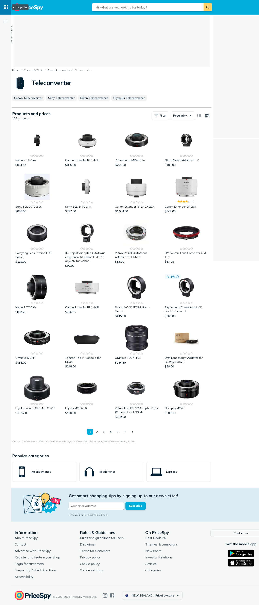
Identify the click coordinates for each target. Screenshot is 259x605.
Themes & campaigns (161, 544)
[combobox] (148, 7)
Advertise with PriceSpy (33, 551)
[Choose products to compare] (207, 116)
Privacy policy (90, 557)
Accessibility (24, 577)
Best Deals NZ (156, 538)
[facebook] (112, 595)
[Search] (208, 7)
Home (15, 70)
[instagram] (105, 595)
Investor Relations (158, 557)
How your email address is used (88, 514)
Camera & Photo (34, 70)
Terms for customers (95, 551)
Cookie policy (90, 564)
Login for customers (29, 564)
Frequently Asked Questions (35, 570)
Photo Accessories (59, 70)
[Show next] (132, 432)
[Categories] (5, 7)
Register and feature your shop (37, 557)
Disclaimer (88, 544)
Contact (20, 544)
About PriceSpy (26, 538)
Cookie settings (91, 570)
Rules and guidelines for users (102, 538)
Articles (151, 564)
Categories (153, 570)
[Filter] (6, 22)
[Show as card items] (199, 116)
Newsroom (153, 551)
